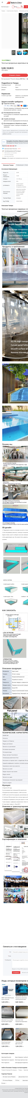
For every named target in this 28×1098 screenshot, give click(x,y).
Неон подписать (5, 1062)
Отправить (16, 972)
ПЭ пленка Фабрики (7, 1080)
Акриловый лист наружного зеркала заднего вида (8, 1060)
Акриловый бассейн (6, 1057)
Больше (3, 1083)
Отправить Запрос (14, 75)
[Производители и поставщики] (14, 2)
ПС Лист (17, 1080)
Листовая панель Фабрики (9, 1076)
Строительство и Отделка (12, 10)
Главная (3, 10)
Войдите (4, 158)
